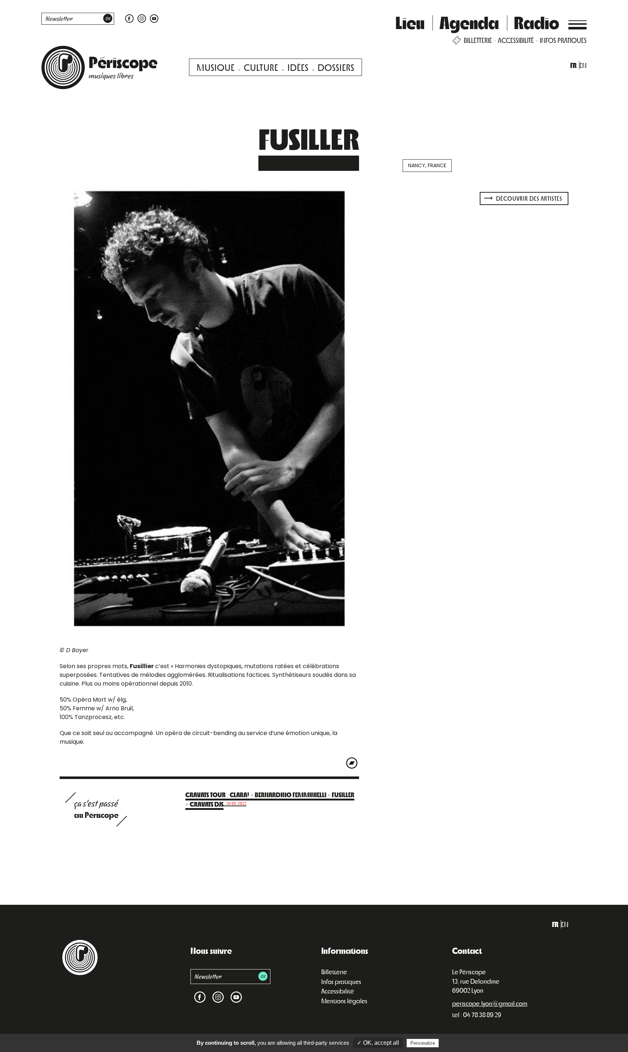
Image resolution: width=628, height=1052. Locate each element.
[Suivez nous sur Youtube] (153, 18)
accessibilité (516, 40)
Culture (261, 67)
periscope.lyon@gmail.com (489, 1003)
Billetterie (334, 972)
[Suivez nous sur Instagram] (142, 18)
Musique (216, 67)
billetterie (478, 40)
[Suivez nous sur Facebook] (129, 18)
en (583, 65)
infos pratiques (563, 40)
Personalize (422, 1043)
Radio (536, 22)
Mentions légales (344, 1001)
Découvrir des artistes (528, 198)
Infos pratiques (341, 981)
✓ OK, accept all (378, 1043)
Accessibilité (337, 991)
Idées (298, 67)
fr (573, 65)
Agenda (469, 22)
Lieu (409, 22)
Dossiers (336, 67)
